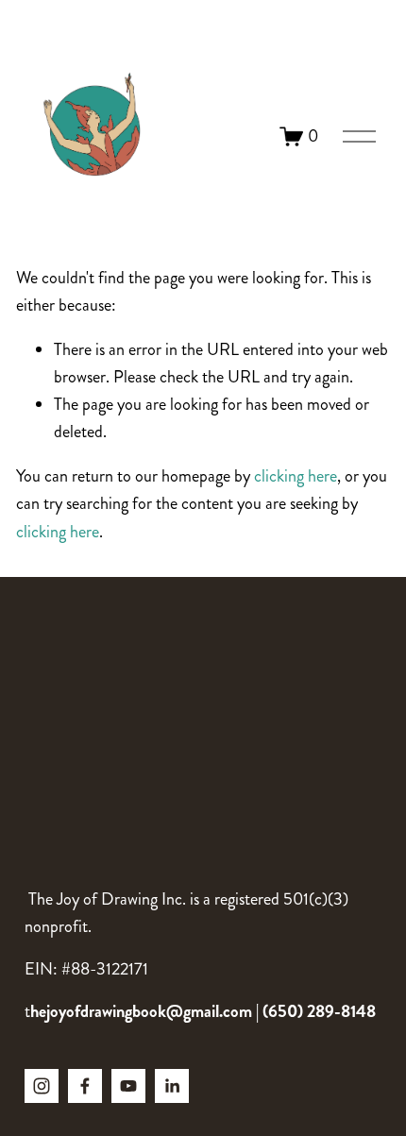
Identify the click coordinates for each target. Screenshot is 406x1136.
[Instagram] (42, 1086)
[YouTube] (128, 1086)
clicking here (295, 476)
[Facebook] (85, 1086)
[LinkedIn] (172, 1086)
